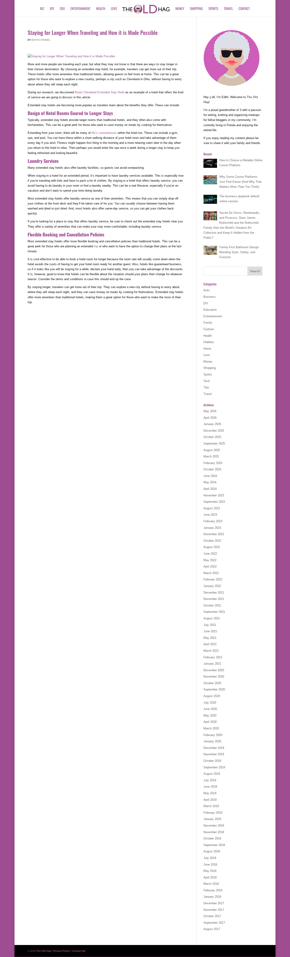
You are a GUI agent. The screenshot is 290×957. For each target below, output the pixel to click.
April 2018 (210, 877)
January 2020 (212, 741)
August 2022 (211, 547)
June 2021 (210, 631)
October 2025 (212, 437)
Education (210, 309)
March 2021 (211, 650)
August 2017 (211, 929)
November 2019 (213, 754)
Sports (213, 9)
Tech (206, 381)
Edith (35, 39)
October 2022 (212, 540)
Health (100, 9)
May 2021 (209, 638)
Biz (42, 9)
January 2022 (212, 586)
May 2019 (209, 793)
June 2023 (210, 514)
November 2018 (213, 832)
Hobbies (208, 342)
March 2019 (211, 806)
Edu (62, 9)
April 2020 (210, 722)
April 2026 (210, 417)
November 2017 (213, 909)
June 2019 (210, 786)
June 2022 (210, 553)
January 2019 (212, 819)
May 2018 (209, 871)
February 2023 (212, 521)
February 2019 (212, 812)
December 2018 (213, 825)
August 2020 (211, 696)
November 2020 (213, 676)
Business (209, 296)
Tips (206, 387)
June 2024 (210, 476)
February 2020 (212, 735)
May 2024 (209, 482)
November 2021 (213, 599)
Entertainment (80, 9)
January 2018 (212, 896)
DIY (52, 9)
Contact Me (78, 951)
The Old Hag (43, 951)
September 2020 (214, 689)
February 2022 (212, 579)
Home (207, 348)
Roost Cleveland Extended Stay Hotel (99, 92)
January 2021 (212, 663)
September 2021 (214, 611)
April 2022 (210, 566)
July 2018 (209, 858)
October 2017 (212, 916)
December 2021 (213, 592)
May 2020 (209, 715)
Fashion (208, 329)
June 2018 (210, 864)
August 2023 (211, 508)
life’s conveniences (104, 133)
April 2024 (210, 489)
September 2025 (214, 443)
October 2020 (212, 683)
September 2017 (214, 922)
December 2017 (213, 903)
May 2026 (209, 411)
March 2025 (211, 456)
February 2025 (212, 463)
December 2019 (213, 748)
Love (114, 9)
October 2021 (212, 605)
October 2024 (212, 469)
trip (96, 246)
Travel (228, 9)
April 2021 (210, 644)
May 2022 (209, 560)
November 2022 (213, 534)
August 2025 (211, 450)
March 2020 (211, 728)
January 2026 (212, 424)
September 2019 (214, 767)
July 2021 (209, 625)
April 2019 (210, 799)
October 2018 (212, 838)
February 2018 (212, 890)
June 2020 (210, 709)
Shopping (196, 9)
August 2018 (211, 851)
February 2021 (212, 657)
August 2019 (211, 773)
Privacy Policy (61, 951)
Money (179, 9)
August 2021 (211, 618)
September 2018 (214, 845)
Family (207, 322)
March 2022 (211, 573)
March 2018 (211, 883)
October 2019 (212, 760)
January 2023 (212, 527)
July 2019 (209, 780)
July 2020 (209, 702)
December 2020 (213, 670)
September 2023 (214, 501)
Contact (244, 9)
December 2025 (213, 430)
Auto (206, 290)
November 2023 (213, 495)
